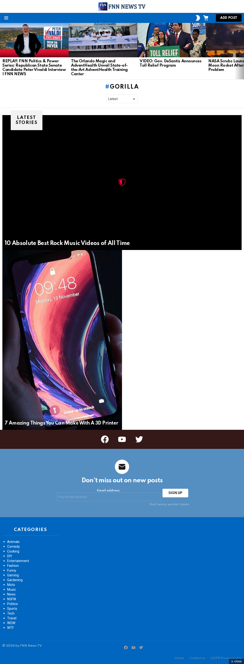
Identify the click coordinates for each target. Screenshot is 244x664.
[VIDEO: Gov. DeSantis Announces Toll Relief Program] (171, 40)
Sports (12, 609)
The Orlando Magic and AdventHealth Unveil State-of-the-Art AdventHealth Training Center (99, 67)
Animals (13, 542)
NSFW (11, 599)
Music (11, 589)
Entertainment (18, 561)
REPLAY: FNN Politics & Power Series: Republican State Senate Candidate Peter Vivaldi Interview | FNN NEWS (34, 67)
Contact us (197, 658)
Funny (11, 570)
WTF (10, 628)
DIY (9, 556)
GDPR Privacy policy (226, 658)
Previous (2, 51)
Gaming (13, 575)
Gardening (15, 580)
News (11, 594)
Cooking (13, 551)
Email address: (108, 490)
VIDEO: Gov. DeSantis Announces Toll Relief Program (171, 63)
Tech (11, 613)
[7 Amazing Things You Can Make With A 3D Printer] (62, 340)
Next (241, 51)
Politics (12, 604)
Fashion (13, 566)
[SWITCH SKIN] (198, 18)
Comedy (13, 546)
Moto (11, 585)
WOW (11, 623)
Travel (11, 618)
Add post (228, 18)
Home (179, 658)
